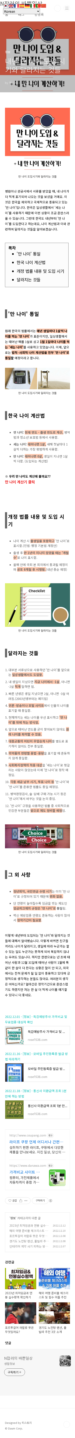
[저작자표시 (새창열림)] (50, 1200)
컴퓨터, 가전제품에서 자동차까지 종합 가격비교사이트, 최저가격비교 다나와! (24, 1179)
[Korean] (6, 5)
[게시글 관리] (26, 1201)
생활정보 (9, 1364)
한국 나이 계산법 (31, 262)
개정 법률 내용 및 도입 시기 (40, 271)
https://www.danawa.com (27, 1165)
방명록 (39, 14)
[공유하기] (20, 1201)
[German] (27, 5)
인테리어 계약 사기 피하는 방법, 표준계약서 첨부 (29, 1248)
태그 (21, 14)
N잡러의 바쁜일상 (18, 1357)
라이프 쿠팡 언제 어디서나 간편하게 (36, 1141)
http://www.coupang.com (27, 1135)
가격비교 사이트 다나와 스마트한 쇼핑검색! (24, 1171)
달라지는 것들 (28, 280)
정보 (13, 1218)
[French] (16, 5)
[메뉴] (67, 8)
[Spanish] (22, 5)
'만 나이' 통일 (28, 254)
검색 (57, 8)
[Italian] (33, 5)
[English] (11, 5)
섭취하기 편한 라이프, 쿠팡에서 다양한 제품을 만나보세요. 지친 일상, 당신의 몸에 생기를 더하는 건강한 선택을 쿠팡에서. (37, 1149)
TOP (66, 1424)
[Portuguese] (38, 5)
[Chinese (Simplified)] (43, 5)
